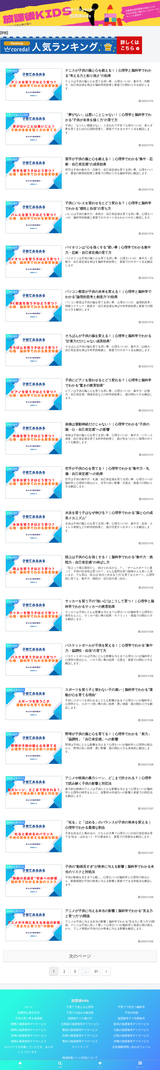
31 (96, 971)
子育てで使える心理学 (80, 1006)
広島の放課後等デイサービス (131, 1035)
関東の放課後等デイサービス (28, 1024)
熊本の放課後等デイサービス (80, 1041)
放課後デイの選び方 (80, 1018)
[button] (148, 614)
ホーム (29, 1006)
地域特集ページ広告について (80, 1057)
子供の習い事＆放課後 (28, 1018)
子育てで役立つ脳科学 (131, 1006)
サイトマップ (80, 1046)
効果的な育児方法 (29, 1012)
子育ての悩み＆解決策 (80, 1012)
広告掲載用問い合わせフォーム (131, 1046)
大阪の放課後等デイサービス (131, 1029)
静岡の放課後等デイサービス (28, 1029)
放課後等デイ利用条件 (131, 1018)
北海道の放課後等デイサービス (80, 1024)
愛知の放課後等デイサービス (80, 1029)
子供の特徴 (131, 1012)
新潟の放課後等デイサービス (131, 1024)
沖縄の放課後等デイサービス (131, 1041)
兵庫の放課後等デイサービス (80, 1035)
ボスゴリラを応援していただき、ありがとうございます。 (28, 1049)
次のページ (80, 956)
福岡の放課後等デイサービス (28, 1041)
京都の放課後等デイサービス (28, 1035)
